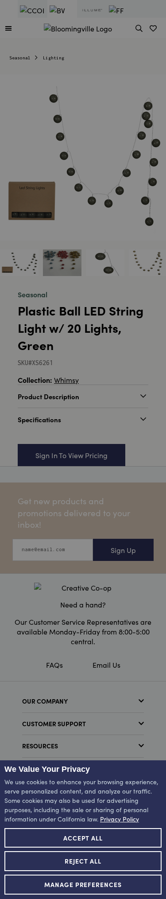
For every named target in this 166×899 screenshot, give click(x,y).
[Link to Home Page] (78, 27)
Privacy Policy (119, 818)
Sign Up (123, 550)
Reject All (83, 860)
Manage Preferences (83, 884)
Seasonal (20, 57)
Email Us (106, 664)
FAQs (54, 664)
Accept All (83, 837)
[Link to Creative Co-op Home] (83, 587)
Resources (40, 745)
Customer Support (54, 723)
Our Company (45, 701)
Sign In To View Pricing (71, 455)
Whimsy (66, 380)
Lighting (53, 57)
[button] (8, 27)
